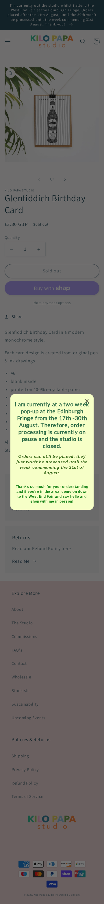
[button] (87, 401)
